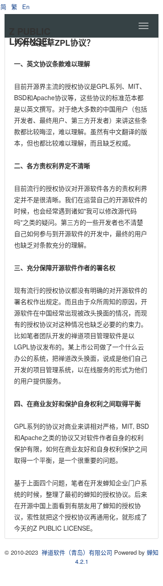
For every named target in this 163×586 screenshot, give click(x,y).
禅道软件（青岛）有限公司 (77, 552)
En (25, 6)
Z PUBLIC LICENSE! (30, 36)
